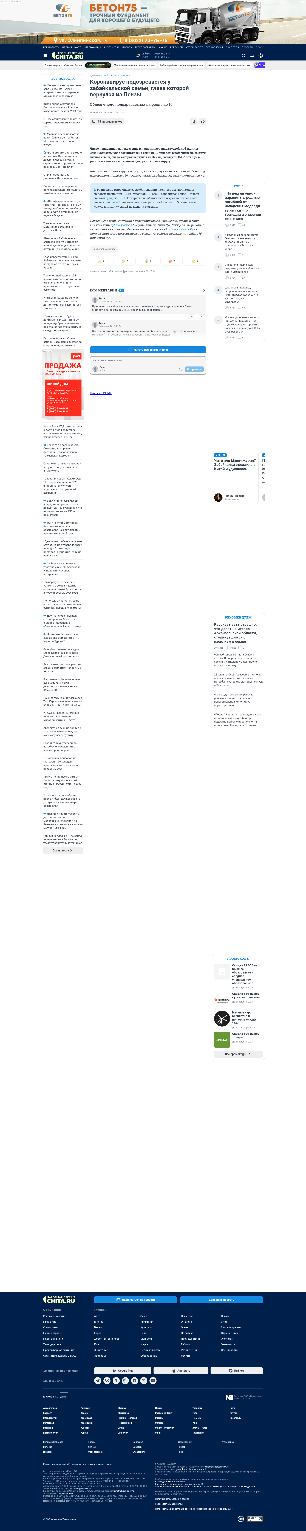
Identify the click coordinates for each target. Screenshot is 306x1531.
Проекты (247, 47)
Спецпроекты (229, 1350)
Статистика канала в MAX (59, 1355)
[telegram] (97, 1380)
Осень (185, 1327)
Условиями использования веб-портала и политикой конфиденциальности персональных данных (205, 1486)
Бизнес (98, 1321)
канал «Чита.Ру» (182, 229)
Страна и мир (229, 1333)
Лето (143, 1333)
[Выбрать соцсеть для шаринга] (202, 121)
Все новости (51, 47)
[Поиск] (243, 55)
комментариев (110, 121)
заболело (111, 202)
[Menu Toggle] (45, 55)
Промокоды (93, 47)
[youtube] (153, 1380)
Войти (103, 370)
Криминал (146, 1321)
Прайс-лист (50, 1321)
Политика (187, 1333)
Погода (127, 47)
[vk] (106, 1380)
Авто (97, 1316)
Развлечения (189, 1350)
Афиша (162, 47)
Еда (96, 1344)
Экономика (228, 1344)
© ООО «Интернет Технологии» (59, 1519)
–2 (201, 341)
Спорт (224, 1321)
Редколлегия (214, 47)
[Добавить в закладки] (193, 121)
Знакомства (112, 47)
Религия (186, 1355)
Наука (144, 1344)
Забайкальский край (104, 249)
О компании (50, 1327)
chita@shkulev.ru (82, 1488)
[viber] (125, 1380)
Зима (143, 1316)
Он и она (186, 1321)
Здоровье (100, 1355)
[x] (143, 1380)
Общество (187, 1316)
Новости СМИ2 (101, 393)
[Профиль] (260, 55)
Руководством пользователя (170, 1481)
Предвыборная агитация (58, 1350)
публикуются (119, 225)
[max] (134, 1380)
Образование (148, 1355)
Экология (227, 1338)
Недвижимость (72, 47)
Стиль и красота (231, 1327)
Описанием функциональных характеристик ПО (179, 1484)
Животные (101, 1350)
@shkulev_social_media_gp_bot (191, 1469)
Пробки (261, 47)
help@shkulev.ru (66, 1493)
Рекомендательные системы (169, 1504)
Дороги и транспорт (106, 1338)
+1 (192, 316)
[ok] (116, 1380)
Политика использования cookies (172, 1499)
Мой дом (146, 1338)
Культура (146, 1327)
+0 (192, 341)
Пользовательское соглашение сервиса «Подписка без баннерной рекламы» (194, 1509)
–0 (201, 316)
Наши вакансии (53, 1338)
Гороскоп (176, 47)
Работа (185, 1344)
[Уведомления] (252, 55)
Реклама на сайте (54, 1316)
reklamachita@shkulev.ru (217, 1467)
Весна (98, 1327)
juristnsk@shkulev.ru (124, 1491)
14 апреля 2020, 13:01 (101, 112)
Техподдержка (52, 1344)
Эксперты (232, 47)
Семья (225, 1316)
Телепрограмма (145, 47)
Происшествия (190, 1338)
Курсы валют (194, 47)
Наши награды (52, 1333)
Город (97, 1333)
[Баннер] (98, 65)
